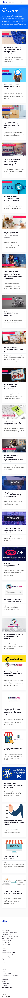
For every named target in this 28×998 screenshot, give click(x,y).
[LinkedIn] (4, 996)
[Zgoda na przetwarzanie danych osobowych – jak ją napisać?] (14, 811)
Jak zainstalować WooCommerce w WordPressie (10, 386)
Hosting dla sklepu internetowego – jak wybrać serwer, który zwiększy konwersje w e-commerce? (13, 274)
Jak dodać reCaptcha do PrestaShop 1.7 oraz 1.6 (13, 600)
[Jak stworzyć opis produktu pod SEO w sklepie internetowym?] (14, 187)
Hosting (4, 969)
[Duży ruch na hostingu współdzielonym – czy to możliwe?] (14, 518)
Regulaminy (5, 985)
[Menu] (24, 2)
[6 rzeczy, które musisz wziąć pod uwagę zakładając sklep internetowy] (14, 149)
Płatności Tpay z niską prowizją (10, 975)
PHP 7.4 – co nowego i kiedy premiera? (12, 564)
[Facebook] (2, 996)
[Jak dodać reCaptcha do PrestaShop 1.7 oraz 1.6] (14, 589)
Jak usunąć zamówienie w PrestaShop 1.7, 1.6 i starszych (13, 636)
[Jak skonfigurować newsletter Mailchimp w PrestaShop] (14, 662)
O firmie (4, 981)
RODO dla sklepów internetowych (11, 857)
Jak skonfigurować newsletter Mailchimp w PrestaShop (13, 673)
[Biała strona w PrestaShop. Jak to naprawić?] (14, 302)
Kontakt (4, 948)
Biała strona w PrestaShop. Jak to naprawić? (11, 313)
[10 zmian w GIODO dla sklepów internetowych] (14, 882)
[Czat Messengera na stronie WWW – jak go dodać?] (14, 75)
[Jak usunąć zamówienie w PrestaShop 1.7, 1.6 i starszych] (14, 625)
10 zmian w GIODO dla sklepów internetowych (13, 892)
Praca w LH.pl (5, 983)
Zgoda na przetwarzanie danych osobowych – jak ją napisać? (14, 822)
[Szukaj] (21, 2)
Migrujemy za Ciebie (7, 987)
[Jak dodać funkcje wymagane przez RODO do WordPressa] (14, 773)
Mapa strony (5, 959)
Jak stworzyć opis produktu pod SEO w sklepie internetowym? (12, 198)
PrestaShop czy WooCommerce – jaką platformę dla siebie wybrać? (12, 124)
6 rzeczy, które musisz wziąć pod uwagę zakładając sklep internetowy (12, 162)
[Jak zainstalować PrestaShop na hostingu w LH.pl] (14, 337)
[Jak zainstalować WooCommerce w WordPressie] (14, 375)
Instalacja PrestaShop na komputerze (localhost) (13, 422)
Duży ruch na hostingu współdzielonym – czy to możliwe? (13, 530)
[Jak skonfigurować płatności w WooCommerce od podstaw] (14, 222)
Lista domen (5, 967)
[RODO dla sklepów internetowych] (14, 846)
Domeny (4, 965)
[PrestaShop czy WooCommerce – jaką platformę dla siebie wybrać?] (14, 112)
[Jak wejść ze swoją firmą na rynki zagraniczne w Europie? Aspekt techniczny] (14, 37)
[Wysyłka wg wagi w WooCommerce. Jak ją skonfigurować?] (14, 483)
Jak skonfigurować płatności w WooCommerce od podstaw (11, 234)
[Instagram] (6, 996)
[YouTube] (9, 996)
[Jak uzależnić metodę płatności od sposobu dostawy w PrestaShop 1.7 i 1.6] (14, 699)
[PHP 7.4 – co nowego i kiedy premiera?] (14, 554)
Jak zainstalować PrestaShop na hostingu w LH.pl (13, 349)
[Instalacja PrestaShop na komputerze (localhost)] (14, 412)
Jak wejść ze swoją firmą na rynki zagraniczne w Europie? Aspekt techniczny (13, 50)
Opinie (3, 971)
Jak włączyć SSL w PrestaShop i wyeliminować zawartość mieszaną (13, 458)
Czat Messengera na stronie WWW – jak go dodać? (12, 86)
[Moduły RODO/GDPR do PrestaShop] (14, 738)
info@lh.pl (8, 940)
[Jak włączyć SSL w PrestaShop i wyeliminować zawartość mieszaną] (14, 446)
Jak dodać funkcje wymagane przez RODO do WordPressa (14, 785)
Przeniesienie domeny (7, 973)
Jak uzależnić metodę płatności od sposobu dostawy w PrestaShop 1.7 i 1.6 (14, 711)
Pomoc (4, 950)
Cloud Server (5, 979)
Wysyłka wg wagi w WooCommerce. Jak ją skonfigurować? (12, 494)
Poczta (3, 963)
